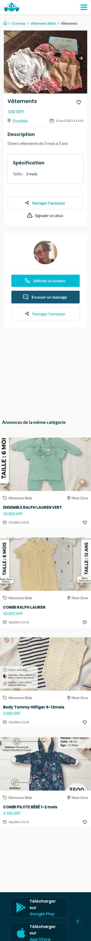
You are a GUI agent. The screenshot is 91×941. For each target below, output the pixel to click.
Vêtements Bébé (43, 23)
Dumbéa (18, 23)
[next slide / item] (81, 58)
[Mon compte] (84, 7)
